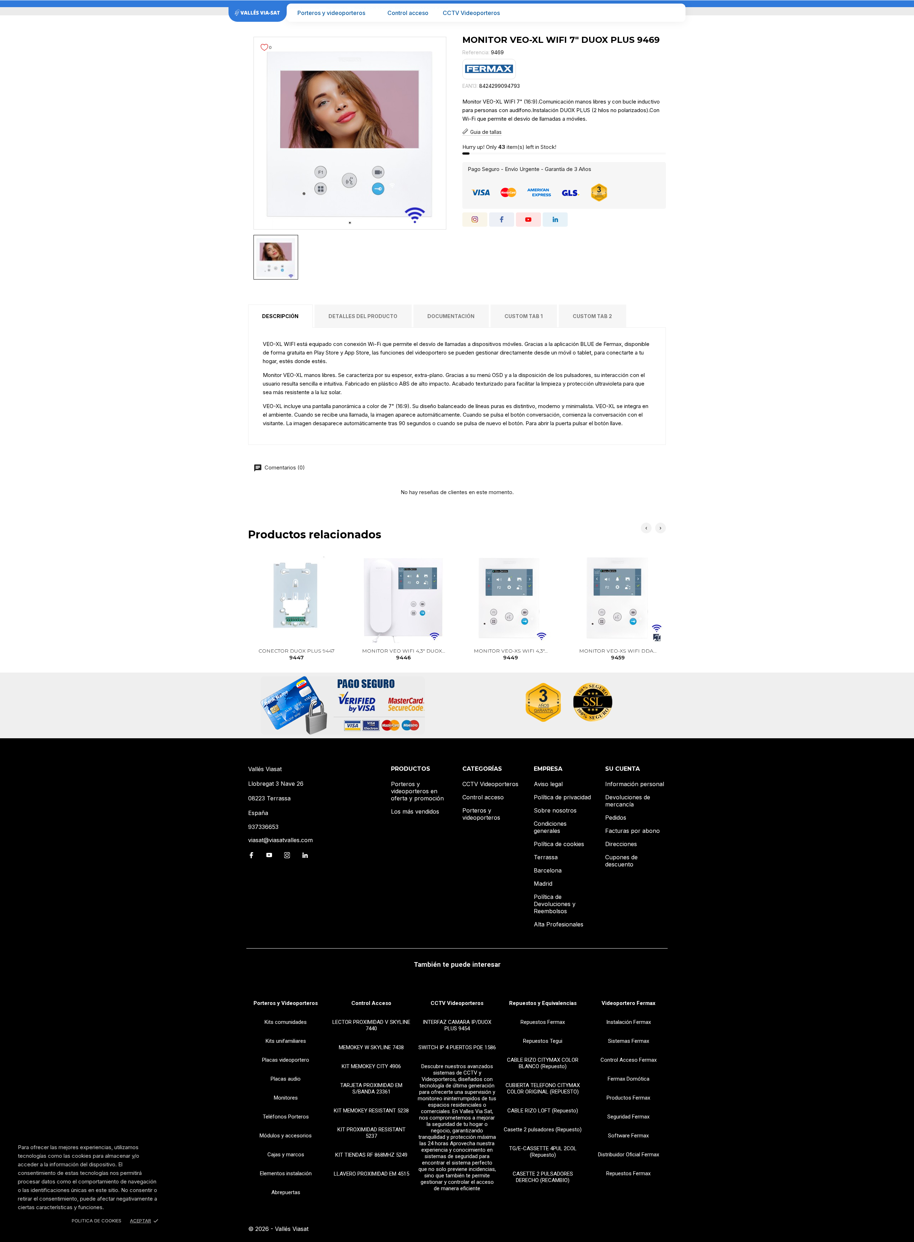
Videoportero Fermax (629, 1003)
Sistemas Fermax (628, 1041)
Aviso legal (548, 784)
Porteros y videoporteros (331, 12)
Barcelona (548, 870)
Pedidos (615, 817)
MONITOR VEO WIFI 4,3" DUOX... (403, 654)
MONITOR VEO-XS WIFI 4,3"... (511, 654)
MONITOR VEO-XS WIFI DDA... (618, 654)
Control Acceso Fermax (629, 1060)
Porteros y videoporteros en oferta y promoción (417, 791)
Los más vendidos (415, 811)
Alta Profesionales (558, 924)
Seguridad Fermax (628, 1116)
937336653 (263, 826)
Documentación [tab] (450, 316)
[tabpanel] (349, 133)
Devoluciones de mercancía (627, 801)
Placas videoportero (285, 1060)
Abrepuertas (285, 1192)
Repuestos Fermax (543, 1022)
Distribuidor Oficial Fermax (628, 1154)
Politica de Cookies (96, 1220)
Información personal (634, 784)
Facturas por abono (632, 830)
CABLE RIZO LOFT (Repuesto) (542, 1110)
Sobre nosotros (555, 810)
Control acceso (407, 12)
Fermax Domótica (628, 1079)
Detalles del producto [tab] (362, 316)
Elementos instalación (286, 1173)
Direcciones (621, 844)
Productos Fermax (628, 1098)
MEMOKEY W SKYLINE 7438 (371, 1047)
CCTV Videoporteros (471, 12)
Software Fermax (628, 1135)
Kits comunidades (286, 1022)
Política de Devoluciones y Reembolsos (555, 904)
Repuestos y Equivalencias (543, 1003)
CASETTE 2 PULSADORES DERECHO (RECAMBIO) (543, 1177)
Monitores (286, 1098)
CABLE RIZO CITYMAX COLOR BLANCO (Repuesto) (542, 1063)
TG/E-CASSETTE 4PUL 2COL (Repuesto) (543, 1151)
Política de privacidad (562, 797)
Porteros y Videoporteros (285, 1003)
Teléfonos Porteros (286, 1116)
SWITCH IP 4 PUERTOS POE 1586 (457, 1047)
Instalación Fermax (628, 1022)
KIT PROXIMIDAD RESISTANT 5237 (371, 1132)
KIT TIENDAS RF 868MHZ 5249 (371, 1155)
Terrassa (546, 857)
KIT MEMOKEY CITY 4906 (371, 1066)
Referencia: (475, 52)
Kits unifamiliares (286, 1041)
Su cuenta (622, 768)
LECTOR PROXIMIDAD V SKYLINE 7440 (371, 1025)
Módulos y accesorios (286, 1135)
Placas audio (286, 1079)
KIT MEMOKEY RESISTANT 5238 (371, 1110)
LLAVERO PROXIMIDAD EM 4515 (371, 1174)
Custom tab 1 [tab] (523, 316)
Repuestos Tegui (542, 1041)
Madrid (543, 883)
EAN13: (470, 86)
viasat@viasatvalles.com (280, 840)
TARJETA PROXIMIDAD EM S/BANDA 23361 (371, 1088)
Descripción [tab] (280, 316)
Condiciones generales (550, 827)
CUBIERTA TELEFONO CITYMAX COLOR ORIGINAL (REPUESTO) (543, 1088)
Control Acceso (371, 1003)
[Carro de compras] (675, 12)
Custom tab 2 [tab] (592, 316)
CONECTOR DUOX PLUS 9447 (296, 654)
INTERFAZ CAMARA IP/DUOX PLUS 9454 (457, 1025)
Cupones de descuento (621, 861)
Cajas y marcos (285, 1154)
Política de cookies (559, 844)
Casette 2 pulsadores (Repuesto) (543, 1129)
